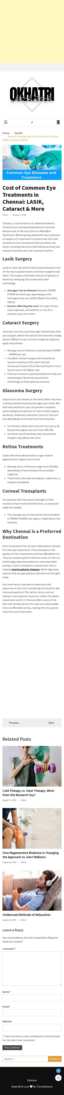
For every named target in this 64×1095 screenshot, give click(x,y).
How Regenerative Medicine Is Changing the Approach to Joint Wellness (30, 855)
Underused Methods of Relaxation (26, 915)
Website (7, 1021)
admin (5, 215)
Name (6, 991)
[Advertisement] (32, 31)
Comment (9, 948)
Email (6, 1006)
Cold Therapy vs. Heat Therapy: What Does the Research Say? (28, 793)
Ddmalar (32, 1080)
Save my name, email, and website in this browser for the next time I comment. (31, 1038)
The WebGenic (45, 1086)
